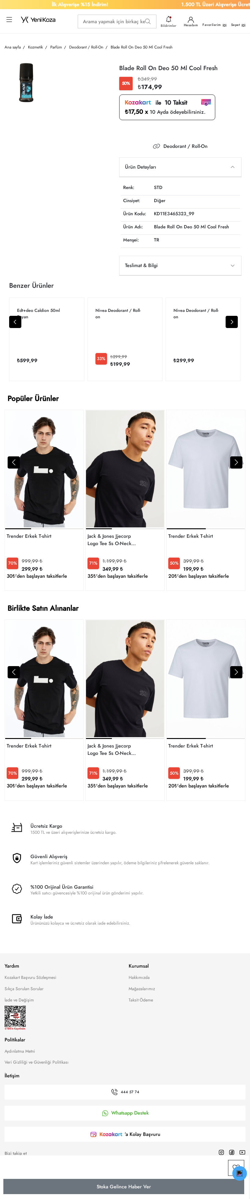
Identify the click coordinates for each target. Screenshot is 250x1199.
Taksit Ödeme (141, 1000)
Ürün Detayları (140, 166)
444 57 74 (130, 1092)
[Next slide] (232, 322)
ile (169, 102)
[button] (14, 462)
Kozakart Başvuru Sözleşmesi (30, 977)
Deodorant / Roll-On (185, 146)
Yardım (12, 966)
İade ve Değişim (19, 1000)
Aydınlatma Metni (20, 1051)
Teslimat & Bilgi (141, 265)
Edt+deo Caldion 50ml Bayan (38, 313)
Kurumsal (139, 966)
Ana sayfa (13, 47)
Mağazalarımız (142, 989)
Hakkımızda (139, 977)
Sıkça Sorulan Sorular (24, 989)
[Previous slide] (15, 322)
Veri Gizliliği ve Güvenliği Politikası (37, 1062)
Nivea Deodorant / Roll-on (118, 313)
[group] (44, 500)
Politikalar (15, 1040)
